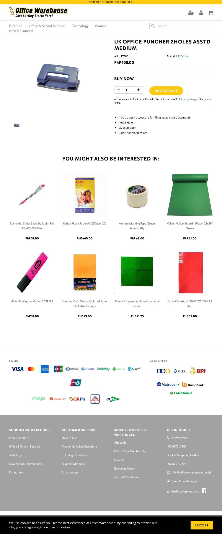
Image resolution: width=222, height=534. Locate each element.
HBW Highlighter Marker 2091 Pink (32, 301)
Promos (100, 26)
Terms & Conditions (126, 477)
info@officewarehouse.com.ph (190, 472)
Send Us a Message (183, 481)
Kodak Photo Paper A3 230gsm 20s (85, 223)
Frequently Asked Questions (79, 446)
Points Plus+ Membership (130, 451)
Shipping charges (188, 99)
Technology (80, 26)
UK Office (182, 56)
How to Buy (69, 438)
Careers (119, 460)
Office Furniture (19, 438)
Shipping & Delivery (74, 455)
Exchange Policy (124, 468)
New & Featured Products (25, 464)
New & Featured (21, 31)
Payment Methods (73, 464)
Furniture (15, 26)
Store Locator (71, 472)
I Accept (202, 525)
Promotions (16, 472)
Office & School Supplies (47, 26)
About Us (120, 442)
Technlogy (15, 455)
